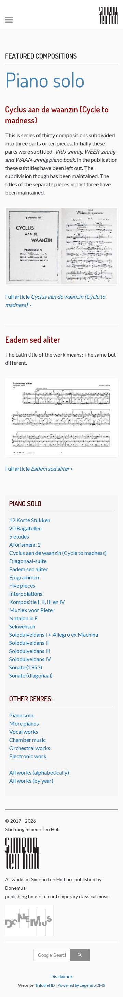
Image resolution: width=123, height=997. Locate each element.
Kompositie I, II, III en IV (37, 601)
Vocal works (23, 731)
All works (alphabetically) (39, 772)
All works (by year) (31, 780)
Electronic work (27, 756)
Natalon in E (23, 618)
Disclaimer (61, 976)
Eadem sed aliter (28, 569)
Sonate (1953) (25, 667)
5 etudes (19, 536)
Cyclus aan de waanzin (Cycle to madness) (58, 552)
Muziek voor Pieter (32, 610)
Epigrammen (24, 577)
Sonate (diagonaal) (31, 675)
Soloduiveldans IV (30, 659)
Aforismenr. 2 (25, 544)
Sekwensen (22, 626)
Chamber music (27, 739)
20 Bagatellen (25, 528)
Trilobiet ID (45, 985)
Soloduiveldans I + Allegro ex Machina (53, 634)
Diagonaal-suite (27, 561)
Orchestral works (29, 748)
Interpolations (25, 593)
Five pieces (22, 585)
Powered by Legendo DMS (81, 985)
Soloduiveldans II (29, 642)
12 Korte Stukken (29, 520)
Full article (37, 468)
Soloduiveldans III (30, 651)
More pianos (24, 723)
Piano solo (21, 715)
